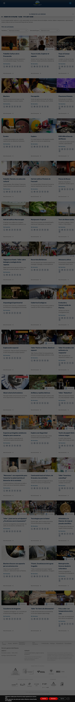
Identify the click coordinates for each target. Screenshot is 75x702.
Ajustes (62, 698)
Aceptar (44, 698)
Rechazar (53, 698)
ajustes (10, 700)
